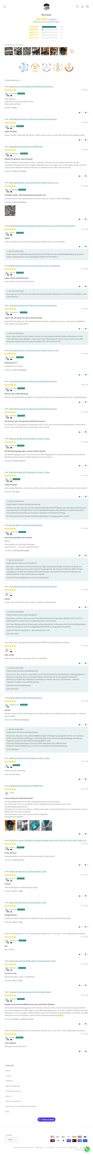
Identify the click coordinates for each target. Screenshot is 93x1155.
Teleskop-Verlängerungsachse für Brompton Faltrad (30, 992)
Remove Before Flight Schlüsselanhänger (25, 525)
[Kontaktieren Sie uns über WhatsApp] (87, 1149)
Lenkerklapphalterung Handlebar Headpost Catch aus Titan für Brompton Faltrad (42, 226)
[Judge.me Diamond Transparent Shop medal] (23, 67)
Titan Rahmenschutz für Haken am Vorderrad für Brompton (33, 119)
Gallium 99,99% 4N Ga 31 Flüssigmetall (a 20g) (27, 871)
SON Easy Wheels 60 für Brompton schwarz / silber (29, 438)
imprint (8, 1096)
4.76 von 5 (52, 19)
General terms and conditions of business (21, 1106)
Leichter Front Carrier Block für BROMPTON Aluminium (31, 86)
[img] (46, 19)
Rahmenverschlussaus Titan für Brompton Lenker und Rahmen (34, 265)
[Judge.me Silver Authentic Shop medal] (46, 67)
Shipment (9, 1081)
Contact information (81, 1149)
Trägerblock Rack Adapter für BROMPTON (26, 146)
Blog (7, 1111)
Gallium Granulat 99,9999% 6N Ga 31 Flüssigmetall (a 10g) (32, 961)
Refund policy (40, 1147)
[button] (4, 6)
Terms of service (61, 1147)
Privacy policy (50, 1147)
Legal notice (83, 1147)
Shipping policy (73, 1147)
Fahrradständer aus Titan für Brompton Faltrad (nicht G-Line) (34, 182)
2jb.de (20, 1147)
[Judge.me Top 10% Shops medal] (69, 67)
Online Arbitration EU (13, 1101)
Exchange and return (13, 1091)
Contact (8, 1076)
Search (8, 1071)
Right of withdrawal (13, 1086)
